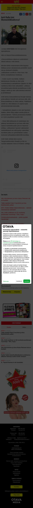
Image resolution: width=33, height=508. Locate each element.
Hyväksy (26, 281)
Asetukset (19, 281)
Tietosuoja (6, 281)
